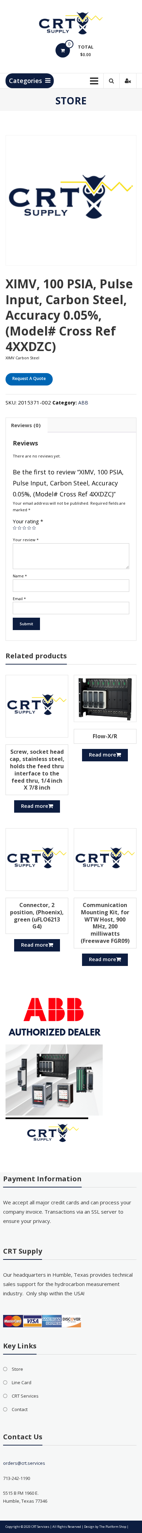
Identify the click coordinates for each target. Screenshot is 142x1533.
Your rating (28, 521)
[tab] (26, 425)
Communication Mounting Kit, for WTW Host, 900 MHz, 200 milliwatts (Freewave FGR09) (105, 923)
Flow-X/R (105, 736)
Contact (20, 1409)
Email (19, 598)
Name (20, 575)
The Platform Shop (112, 1526)
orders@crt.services (24, 1463)
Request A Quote (29, 378)
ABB (83, 402)
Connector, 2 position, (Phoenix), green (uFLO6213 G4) (37, 915)
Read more (34, 805)
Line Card (21, 1382)
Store (17, 1369)
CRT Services (25, 1396)
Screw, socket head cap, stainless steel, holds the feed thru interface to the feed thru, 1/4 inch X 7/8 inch (37, 769)
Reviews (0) (26, 425)
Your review (26, 539)
